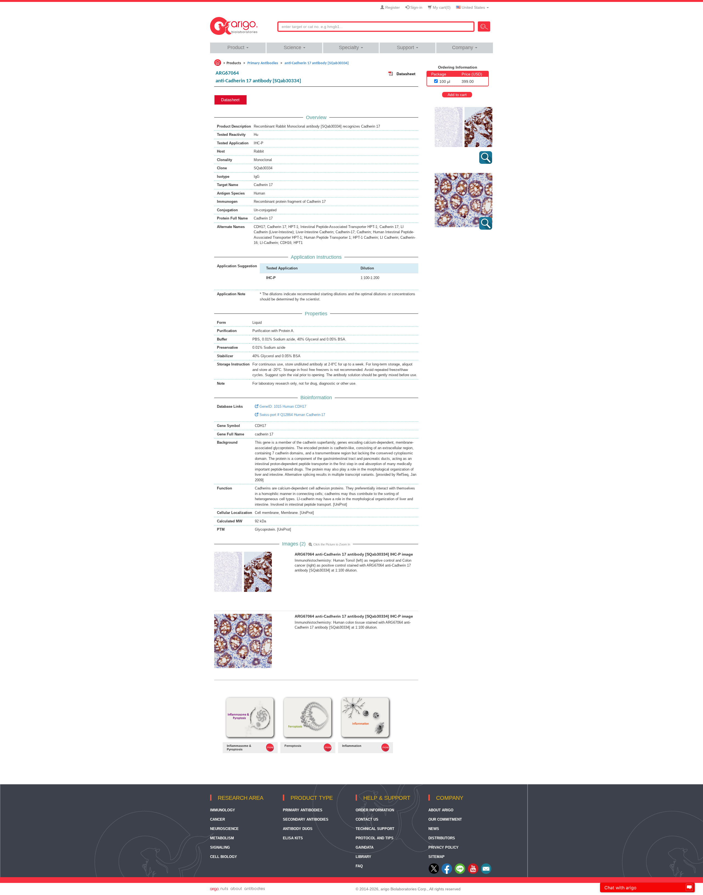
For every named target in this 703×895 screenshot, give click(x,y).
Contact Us (367, 819)
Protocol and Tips (375, 838)
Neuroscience (224, 829)
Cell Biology (223, 857)
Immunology (222, 810)
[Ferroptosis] (307, 718)
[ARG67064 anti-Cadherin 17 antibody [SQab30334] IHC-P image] (243, 571)
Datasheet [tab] (230, 99)
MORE (270, 748)
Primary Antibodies (302, 810)
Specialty (349, 47)
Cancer (217, 819)
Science (293, 47)
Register (392, 7)
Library (363, 857)
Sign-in (415, 7)
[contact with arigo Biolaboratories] (473, 873)
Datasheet (406, 74)
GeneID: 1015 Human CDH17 (282, 406)
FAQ (359, 866)
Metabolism (222, 838)
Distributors (441, 838)
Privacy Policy (443, 847)
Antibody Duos (298, 829)
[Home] (217, 62)
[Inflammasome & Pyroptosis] (250, 718)
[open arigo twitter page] (434, 873)
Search (484, 26)
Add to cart (457, 94)
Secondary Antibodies (305, 819)
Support (406, 47)
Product (236, 47)
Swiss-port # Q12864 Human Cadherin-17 (291, 415)
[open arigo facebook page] (446, 873)
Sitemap (436, 857)
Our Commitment (445, 819)
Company (463, 47)
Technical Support (375, 829)
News (433, 829)
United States (473, 7)
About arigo (440, 810)
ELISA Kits (293, 838)
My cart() (441, 7)
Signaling (220, 847)
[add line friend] (460, 873)
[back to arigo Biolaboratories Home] (233, 23)
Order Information (375, 810)
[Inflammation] (365, 718)
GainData (364, 847)
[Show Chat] (689, 887)
